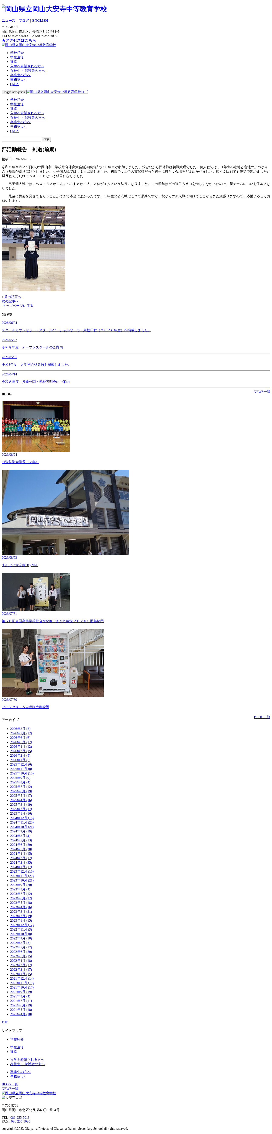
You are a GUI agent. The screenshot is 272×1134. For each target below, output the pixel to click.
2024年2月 (21, 862)
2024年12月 (22, 818)
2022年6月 (21, 951)
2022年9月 (21, 938)
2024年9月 (21, 831)
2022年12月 (22, 925)
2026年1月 (20, 760)
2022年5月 (21, 956)
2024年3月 (21, 858)
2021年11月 (22, 983)
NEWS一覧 (262, 392)
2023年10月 (22, 880)
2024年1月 (21, 867)
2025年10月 (22, 773)
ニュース (8, 20)
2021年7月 (21, 1001)
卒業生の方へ (20, 75)
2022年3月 (21, 965)
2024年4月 (21, 853)
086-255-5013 (20, 1117)
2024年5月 (21, 849)
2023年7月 (21, 894)
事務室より (18, 79)
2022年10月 (21, 934)
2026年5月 (21, 742)
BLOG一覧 (262, 717)
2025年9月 (20, 778)
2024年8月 (20, 836)
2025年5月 (21, 795)
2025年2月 (21, 809)
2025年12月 (21, 764)
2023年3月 (21, 911)
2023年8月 (20, 889)
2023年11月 (22, 876)
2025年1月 (21, 813)
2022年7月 (21, 947)
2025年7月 (21, 786)
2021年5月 (21, 1009)
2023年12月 (22, 871)
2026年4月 (21, 746)
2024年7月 (21, 840)
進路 (13, 61)
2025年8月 (20, 782)
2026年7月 (21, 733)
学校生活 (17, 57)
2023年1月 (21, 920)
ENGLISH (40, 20)
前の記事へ (12, 297)
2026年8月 (20, 729)
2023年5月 (21, 902)
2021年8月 (20, 996)
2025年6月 (21, 791)
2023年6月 (21, 898)
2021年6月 (21, 1005)
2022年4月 (21, 960)
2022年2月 (21, 969)
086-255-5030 (20, 1121)
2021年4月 (21, 1014)
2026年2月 (20, 755)
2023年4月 (21, 907)
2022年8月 (20, 943)
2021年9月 (21, 992)
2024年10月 (22, 827)
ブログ (24, 20)
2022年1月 (21, 974)
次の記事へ (10, 301)
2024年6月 (21, 844)
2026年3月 (21, 751)
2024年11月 (22, 822)
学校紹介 (17, 53)
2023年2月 (21, 916)
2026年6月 (20, 737)
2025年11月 (21, 769)
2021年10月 (22, 987)
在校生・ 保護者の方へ (27, 70)
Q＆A (14, 84)
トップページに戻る (18, 305)
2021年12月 (22, 978)
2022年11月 (21, 929)
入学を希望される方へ (27, 66)
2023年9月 (21, 885)
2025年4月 (21, 800)
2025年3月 (21, 804)
